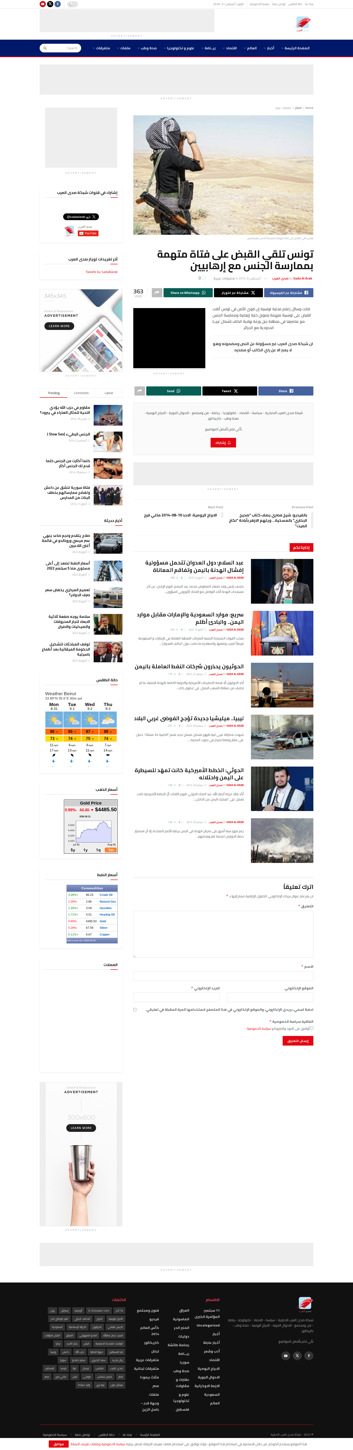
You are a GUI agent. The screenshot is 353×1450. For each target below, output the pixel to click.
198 (172, 577)
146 (170, 785)
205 (172, 629)
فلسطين (182, 1409)
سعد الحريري (98, 1360)
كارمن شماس (104, 1376)
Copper (105, 934)
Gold (103, 921)
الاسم (307, 966)
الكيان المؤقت (52, 1335)
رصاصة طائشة (178, 1345)
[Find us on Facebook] (58, 4)
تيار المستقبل (116, 1352)
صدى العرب (116, 1368)
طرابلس (100, 1368)
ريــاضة (210, 48)
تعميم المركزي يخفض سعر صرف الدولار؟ (67, 592)
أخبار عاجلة (211, 1342)
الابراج (100, 1318)
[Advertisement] (127, 20)
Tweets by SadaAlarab (102, 272)
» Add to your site (76, 940)
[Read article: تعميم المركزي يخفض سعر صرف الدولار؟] (108, 597)
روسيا (53, 1352)
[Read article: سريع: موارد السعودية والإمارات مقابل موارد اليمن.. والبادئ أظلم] (282, 633)
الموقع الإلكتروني (299, 988)
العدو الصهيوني (88, 1335)
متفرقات (103, 48)
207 (170, 725)
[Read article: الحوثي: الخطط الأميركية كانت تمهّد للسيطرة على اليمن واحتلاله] (282, 789)
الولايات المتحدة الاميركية (109, 1343)
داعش (65, 1352)
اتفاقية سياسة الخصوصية (291, 1021)
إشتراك (220, 443)
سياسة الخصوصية (259, 4)
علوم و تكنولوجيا (180, 48)
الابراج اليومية (209, 1368)
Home (309, 108)
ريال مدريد (117, 1360)
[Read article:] (282, 840)
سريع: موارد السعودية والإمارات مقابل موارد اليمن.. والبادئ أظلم (190, 618)
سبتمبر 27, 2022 (195, 674)
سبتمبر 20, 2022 (195, 725)
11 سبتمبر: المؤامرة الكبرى (207, 1313)
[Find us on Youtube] (43, 4)
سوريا (184, 1362)
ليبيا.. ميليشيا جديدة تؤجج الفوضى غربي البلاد (189, 718)
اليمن (86, 1343)
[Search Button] (43, 48)
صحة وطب (149, 48)
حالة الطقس (295, 4)
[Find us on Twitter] (50, 4)
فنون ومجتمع (148, 1310)
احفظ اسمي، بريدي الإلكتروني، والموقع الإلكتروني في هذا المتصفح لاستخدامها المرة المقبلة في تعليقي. (229, 1009)
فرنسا (64, 1368)
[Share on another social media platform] (157, 292)
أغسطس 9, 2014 (250, 278)
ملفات (125, 48)
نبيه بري (100, 1384)
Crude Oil (106, 895)
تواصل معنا (279, 4)
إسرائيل (64, 1310)
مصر (155, 1386)
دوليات (183, 1336)
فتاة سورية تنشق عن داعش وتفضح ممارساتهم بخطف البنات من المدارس (67, 492)
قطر (120, 1376)
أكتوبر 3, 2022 (196, 577)
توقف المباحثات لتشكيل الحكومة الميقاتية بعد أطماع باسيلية (66, 649)
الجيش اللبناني (115, 1327)
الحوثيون (97, 1327)
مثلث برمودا (149, 1377)
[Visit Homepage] (303, 24)
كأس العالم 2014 (149, 1331)
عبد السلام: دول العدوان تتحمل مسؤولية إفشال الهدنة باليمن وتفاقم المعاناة (194, 566)
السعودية (212, 1394)
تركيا (58, 1343)
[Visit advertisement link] (81, 330)
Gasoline (106, 908)
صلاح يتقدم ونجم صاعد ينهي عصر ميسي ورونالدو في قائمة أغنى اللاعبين (66, 540)
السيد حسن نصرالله (113, 1335)
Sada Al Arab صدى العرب (226, 577)
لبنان (155, 1351)
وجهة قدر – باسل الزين (150, 1406)
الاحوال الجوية (209, 1377)
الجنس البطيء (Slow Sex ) (68, 434)
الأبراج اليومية (116, 1318)
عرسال (86, 1368)
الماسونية (181, 1319)
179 (170, 674)
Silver (104, 927)
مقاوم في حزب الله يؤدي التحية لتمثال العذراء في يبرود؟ (65, 410)
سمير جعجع (78, 1360)
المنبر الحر (181, 1328)
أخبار (270, 48)
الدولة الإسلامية (77, 1327)
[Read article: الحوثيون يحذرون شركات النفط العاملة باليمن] (282, 685)
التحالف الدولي (82, 1318)
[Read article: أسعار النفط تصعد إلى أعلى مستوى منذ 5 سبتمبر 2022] (108, 571)
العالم (252, 48)
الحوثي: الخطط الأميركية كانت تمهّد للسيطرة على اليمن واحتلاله (189, 774)
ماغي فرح (60, 1376)
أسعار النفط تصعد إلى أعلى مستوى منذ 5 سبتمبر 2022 (68, 566)
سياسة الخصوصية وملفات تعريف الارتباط (97, 1444)
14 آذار (119, 1310)
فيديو (154, 1319)
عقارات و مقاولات (182, 1382)
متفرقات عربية (283, 108)
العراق (184, 1310)
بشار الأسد (72, 1343)
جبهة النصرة (96, 1352)
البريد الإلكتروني (205, 988)
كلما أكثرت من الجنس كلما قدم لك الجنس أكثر (68, 463)
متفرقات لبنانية (146, 1368)
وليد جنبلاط (84, 1384)
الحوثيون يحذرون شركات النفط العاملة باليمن (189, 666)
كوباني (87, 1376)
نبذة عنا (309, 4)
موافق (59, 1444)
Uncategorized (208, 1325)
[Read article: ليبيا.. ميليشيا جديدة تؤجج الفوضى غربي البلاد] (282, 737)
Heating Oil (107, 914)
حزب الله (79, 1352)
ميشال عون (117, 1384)
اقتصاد (231, 48)
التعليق (305, 906)
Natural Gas (108, 901)
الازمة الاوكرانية (207, 1386)
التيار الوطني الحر (59, 1318)
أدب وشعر (212, 1351)
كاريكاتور (151, 1342)
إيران (52, 1310)
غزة (74, 1368)
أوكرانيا (78, 1310)
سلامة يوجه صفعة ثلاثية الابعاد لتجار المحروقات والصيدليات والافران (69, 621)
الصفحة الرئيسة (297, 48)
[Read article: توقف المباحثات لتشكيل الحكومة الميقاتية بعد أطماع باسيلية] (108, 652)
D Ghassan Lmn (99, 1310)
